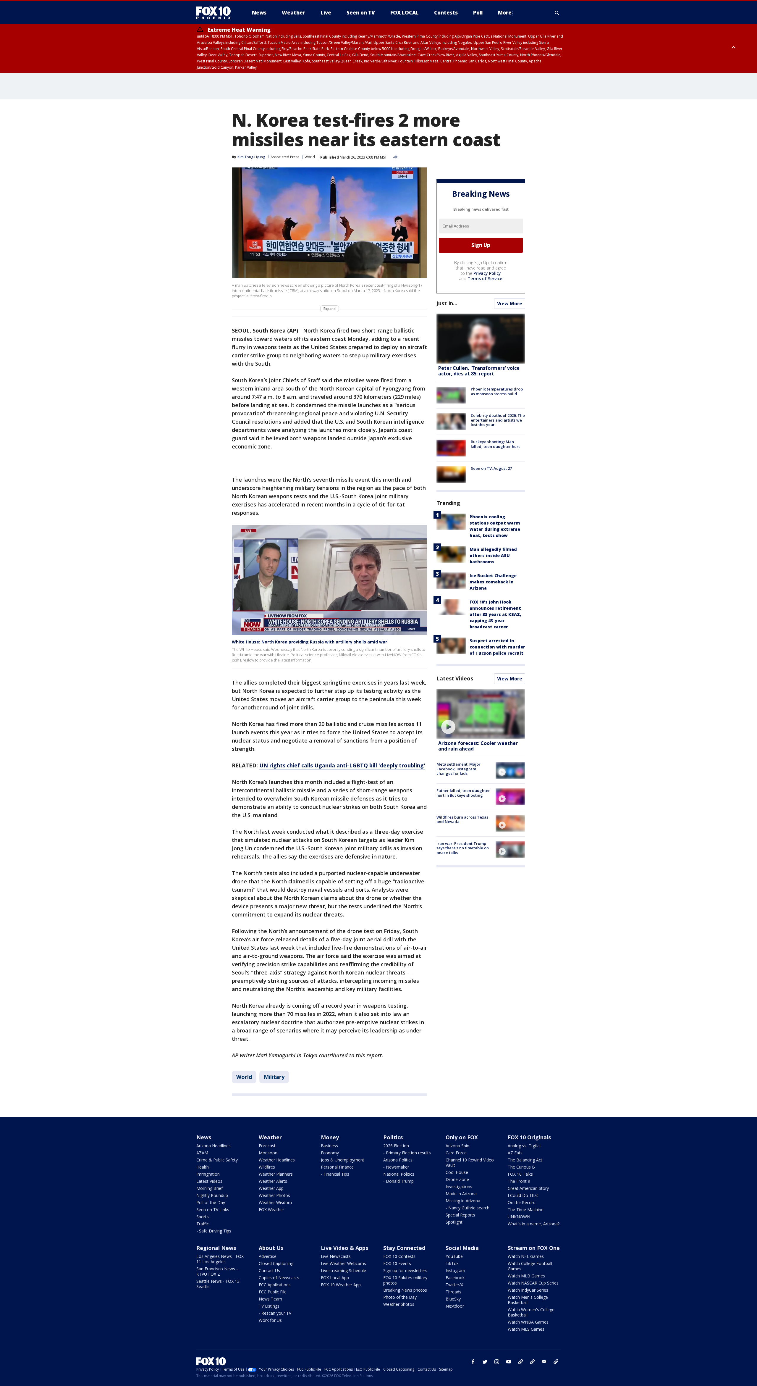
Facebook (455, 1277)
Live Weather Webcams (343, 1263)
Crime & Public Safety (217, 1160)
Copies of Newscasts (279, 1277)
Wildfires (267, 1167)
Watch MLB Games (526, 1276)
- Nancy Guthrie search (467, 1208)
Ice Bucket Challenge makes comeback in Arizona (493, 582)
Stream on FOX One (534, 1247)
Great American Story (528, 1188)
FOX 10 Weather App (341, 1284)
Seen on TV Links (212, 1209)
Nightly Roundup (212, 1195)
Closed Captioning (276, 1263)
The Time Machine (526, 1209)
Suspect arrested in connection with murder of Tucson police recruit (497, 647)
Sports (202, 1216)
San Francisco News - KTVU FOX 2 (217, 1271)
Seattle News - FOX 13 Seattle (218, 1283)
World (310, 156)
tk (520, 1361)
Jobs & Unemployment (342, 1160)
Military (274, 1076)
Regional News (216, 1247)
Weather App (271, 1188)
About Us (271, 1247)
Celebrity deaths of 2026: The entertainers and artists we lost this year (498, 420)
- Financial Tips (335, 1174)
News (203, 1137)
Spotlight (454, 1222)
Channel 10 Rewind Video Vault (470, 1162)
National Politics (398, 1174)
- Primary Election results (407, 1153)
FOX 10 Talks (520, 1174)
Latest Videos (454, 678)
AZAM (202, 1153)
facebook (473, 1361)
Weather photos (398, 1304)
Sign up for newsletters (405, 1270)
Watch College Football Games (530, 1266)
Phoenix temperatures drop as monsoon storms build (497, 391)
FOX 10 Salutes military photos (405, 1280)
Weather (270, 1137)
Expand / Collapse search (557, 12)
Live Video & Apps (344, 1247)
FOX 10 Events (397, 1263)
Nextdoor (455, 1306)
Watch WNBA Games (528, 1322)
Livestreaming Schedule (343, 1270)
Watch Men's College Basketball (528, 1299)
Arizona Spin (457, 1145)
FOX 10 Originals (529, 1137)
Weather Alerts (273, 1181)
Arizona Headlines (213, 1145)
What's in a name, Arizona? (533, 1224)
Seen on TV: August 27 (491, 468)
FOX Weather (271, 1209)
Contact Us (269, 1270)
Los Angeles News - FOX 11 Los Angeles (220, 1258)
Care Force (456, 1153)
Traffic (202, 1224)
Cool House (457, 1172)
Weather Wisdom (275, 1202)
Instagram (455, 1270)
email (544, 1361)
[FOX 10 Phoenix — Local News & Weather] (215, 13)
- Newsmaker (396, 1167)
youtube (508, 1361)
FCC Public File (273, 1292)
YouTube (454, 1256)
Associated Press (285, 156)
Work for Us (270, 1320)
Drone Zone (457, 1179)
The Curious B (521, 1167)
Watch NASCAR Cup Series (533, 1283)
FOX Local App (335, 1277)
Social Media (462, 1247)
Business (329, 1145)
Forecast (267, 1145)
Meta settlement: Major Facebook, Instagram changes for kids (458, 768)
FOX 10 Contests (399, 1256)
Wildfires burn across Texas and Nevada (462, 819)
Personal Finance (337, 1167)
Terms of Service (485, 278)
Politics (393, 1137)
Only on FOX (462, 1137)
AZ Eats (515, 1153)
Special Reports (460, 1215)
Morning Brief (209, 1188)
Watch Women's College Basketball (531, 1312)
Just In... (446, 303)
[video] (480, 714)
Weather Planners (276, 1174)
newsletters (556, 1361)
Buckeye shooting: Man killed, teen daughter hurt (495, 444)
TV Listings (269, 1306)
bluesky (532, 1361)
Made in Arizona (461, 1193)
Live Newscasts (336, 1256)
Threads (453, 1292)
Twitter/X (454, 1284)
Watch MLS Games (526, 1329)
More (505, 12)
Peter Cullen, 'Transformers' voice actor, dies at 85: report (479, 371)
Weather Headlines (277, 1160)
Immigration (208, 1174)
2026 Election (396, 1145)
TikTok (452, 1263)
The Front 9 (519, 1181)
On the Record (522, 1202)
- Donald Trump (398, 1181)
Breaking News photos (405, 1290)
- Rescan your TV (275, 1313)
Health (202, 1167)
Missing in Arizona (463, 1200)
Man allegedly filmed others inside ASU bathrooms (493, 555)
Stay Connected (404, 1247)
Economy (330, 1153)
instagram (497, 1361)
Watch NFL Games (526, 1256)
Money (330, 1137)
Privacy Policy (487, 273)
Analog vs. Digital (524, 1145)
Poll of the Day (210, 1202)
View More (509, 303)
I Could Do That (523, 1195)
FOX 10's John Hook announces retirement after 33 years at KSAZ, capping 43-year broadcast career (495, 614)
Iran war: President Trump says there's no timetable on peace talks (462, 848)
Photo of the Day (400, 1297)
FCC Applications (275, 1284)
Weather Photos (274, 1195)
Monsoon (268, 1153)
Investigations (459, 1186)
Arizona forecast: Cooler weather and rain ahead (478, 746)
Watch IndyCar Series (528, 1290)
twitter (485, 1361)
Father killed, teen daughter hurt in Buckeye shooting (463, 793)
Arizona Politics (398, 1160)
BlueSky (453, 1299)
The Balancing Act (525, 1160)
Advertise (267, 1256)
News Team (270, 1299)
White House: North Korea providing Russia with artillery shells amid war (309, 642)
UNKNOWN (519, 1216)
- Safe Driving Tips (213, 1231)
